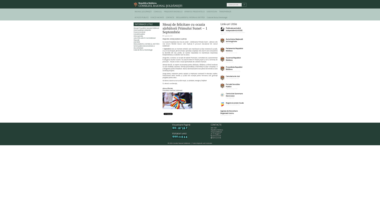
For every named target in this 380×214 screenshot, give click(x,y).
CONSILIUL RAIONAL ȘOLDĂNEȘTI (160, 6)
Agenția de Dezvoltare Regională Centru (229, 112)
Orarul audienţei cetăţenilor (142, 30)
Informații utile (138, 36)
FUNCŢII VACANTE (157, 17)
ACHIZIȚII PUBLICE (141, 17)
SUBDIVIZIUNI (212, 12)
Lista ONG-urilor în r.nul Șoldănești (145, 38)
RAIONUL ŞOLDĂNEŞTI (143, 12)
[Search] (244, 4)
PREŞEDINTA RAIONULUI (173, 12)
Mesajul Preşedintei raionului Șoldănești (146, 28)
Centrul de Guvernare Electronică (234, 95)
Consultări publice (139, 34)
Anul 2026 (137, 42)
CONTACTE (170, 17)
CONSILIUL (158, 12)
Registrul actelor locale (235, 103)
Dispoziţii (136, 40)
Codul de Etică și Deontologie (217, 17)
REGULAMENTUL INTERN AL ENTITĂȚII (190, 17)
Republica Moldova (148, 3)
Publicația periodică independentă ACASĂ (234, 29)
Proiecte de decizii (139, 32)
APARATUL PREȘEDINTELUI (194, 12)
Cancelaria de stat (233, 76)
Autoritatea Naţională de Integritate (234, 40)
